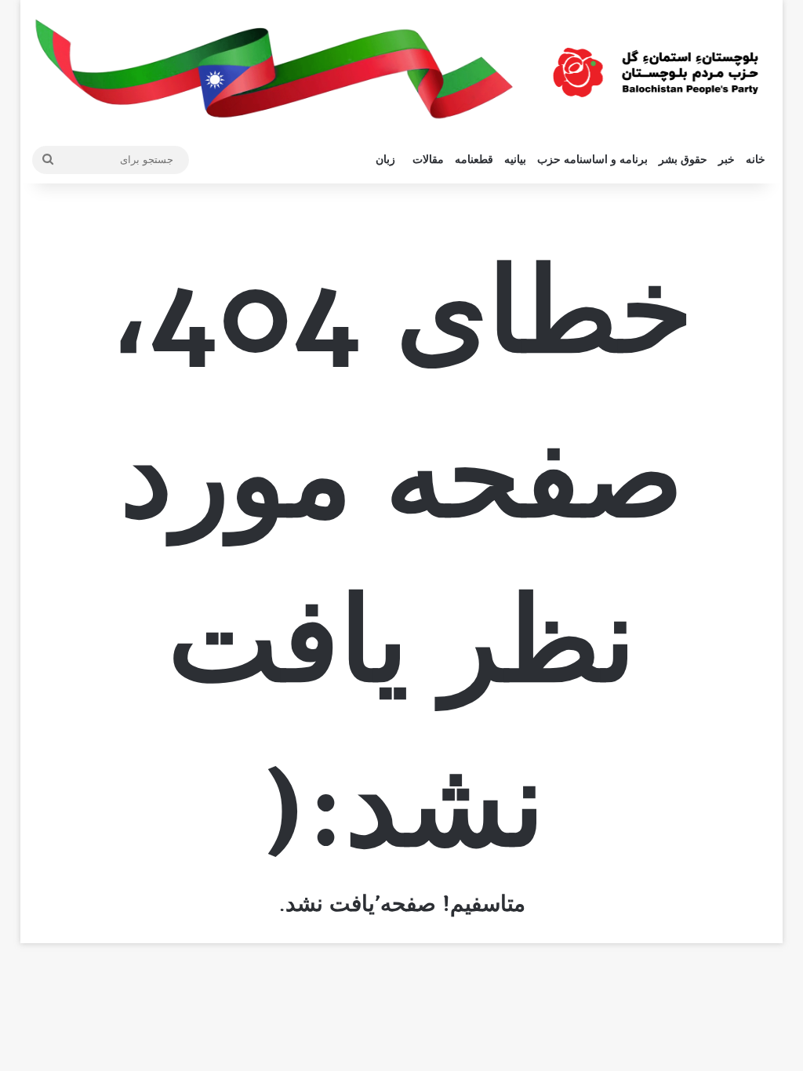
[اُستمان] (655, 66)
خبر (726, 159)
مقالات (428, 159)
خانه (755, 159)
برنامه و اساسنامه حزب (592, 159)
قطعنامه (474, 159)
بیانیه (515, 159)
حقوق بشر (683, 159)
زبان (385, 159)
